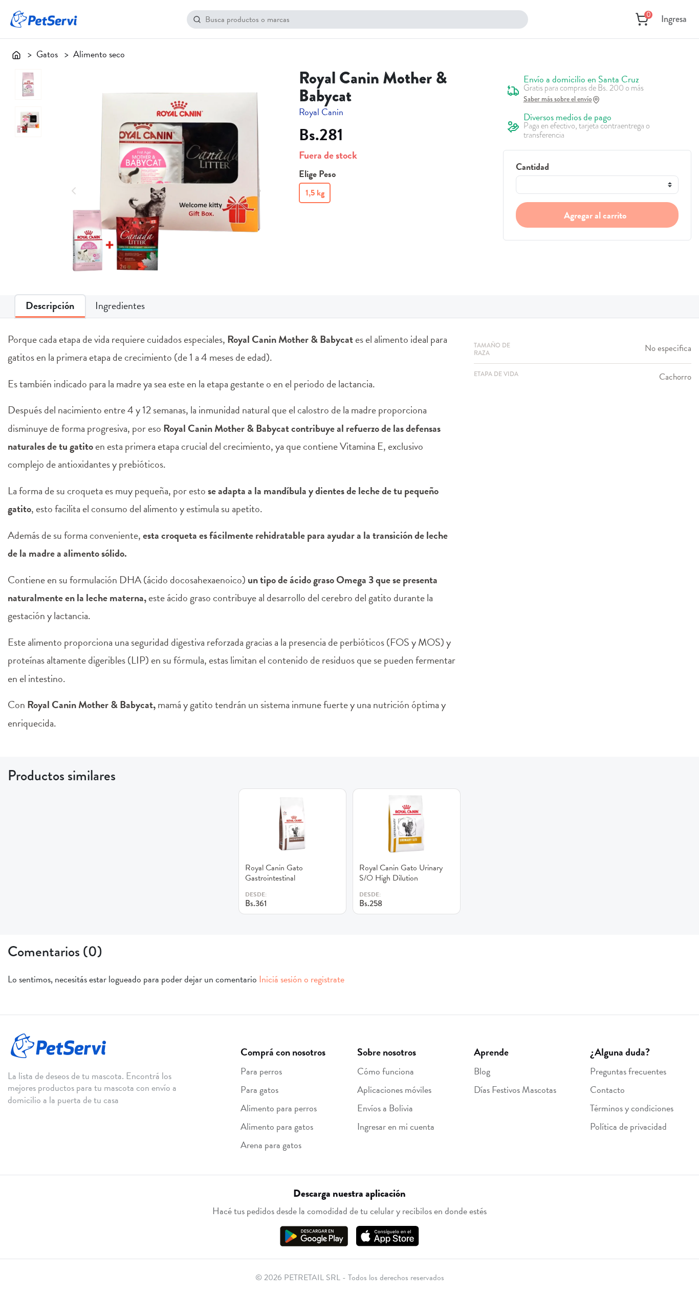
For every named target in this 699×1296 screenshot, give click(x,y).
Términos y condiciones (631, 1108)
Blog (482, 1071)
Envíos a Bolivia (385, 1108)
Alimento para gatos (277, 1126)
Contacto (607, 1089)
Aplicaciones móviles (394, 1089)
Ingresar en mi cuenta (395, 1126)
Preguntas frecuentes (628, 1071)
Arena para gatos (271, 1145)
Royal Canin (321, 112)
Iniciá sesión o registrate (301, 979)
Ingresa (674, 19)
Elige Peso (317, 174)
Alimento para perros (279, 1108)
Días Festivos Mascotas (515, 1089)
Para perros (261, 1071)
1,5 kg (314, 193)
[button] (73, 189)
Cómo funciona (385, 1071)
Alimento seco (99, 54)
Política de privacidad (628, 1126)
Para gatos (259, 1089)
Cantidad (532, 166)
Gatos (47, 54)
